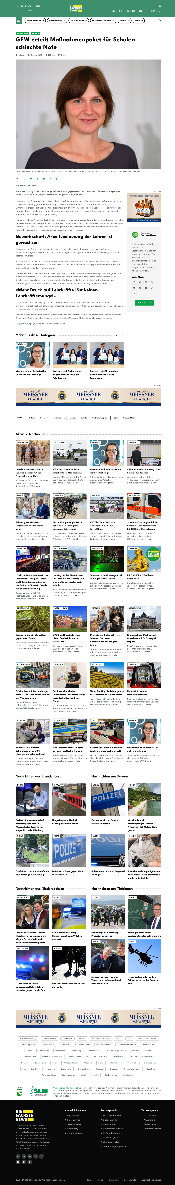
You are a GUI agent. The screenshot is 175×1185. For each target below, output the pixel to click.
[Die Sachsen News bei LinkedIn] (24, 1156)
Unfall (57, 785)
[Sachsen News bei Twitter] (134, 293)
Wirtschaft (59, 442)
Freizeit (96, 941)
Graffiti (95, 1075)
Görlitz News (60, 608)
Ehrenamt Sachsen (101, 20)
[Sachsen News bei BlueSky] (146, 287)
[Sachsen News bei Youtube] (134, 287)
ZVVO (118, 1038)
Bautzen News (135, 495)
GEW (116, 418)
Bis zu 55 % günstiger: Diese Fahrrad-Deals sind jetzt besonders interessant (67, 525)
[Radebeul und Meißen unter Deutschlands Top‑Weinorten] (107, 675)
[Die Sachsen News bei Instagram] (29, 1156)
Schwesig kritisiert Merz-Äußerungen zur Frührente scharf (29, 525)
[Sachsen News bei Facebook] (140, 287)
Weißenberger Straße (116, 1050)
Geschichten (23, 897)
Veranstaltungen (75, 1133)
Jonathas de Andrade (147, 1038)
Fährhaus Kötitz (49, 1075)
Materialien (60, 1050)
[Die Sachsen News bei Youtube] (35, 1156)
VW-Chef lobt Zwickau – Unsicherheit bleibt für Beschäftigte (102, 525)
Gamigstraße (150, 1063)
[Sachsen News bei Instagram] (151, 282)
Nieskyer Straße (131, 1063)
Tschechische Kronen (78, 1057)
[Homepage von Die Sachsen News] (18, 1156)
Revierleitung (40, 1063)
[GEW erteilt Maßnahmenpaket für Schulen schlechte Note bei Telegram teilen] (56, 178)
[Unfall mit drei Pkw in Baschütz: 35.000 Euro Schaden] (144, 506)
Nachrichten (22, 33)
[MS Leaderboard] (88, 396)
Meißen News (77, 20)
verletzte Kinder (70, 1063)
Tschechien (50, 1069)
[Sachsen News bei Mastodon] (151, 287)
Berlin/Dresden (148, 1044)
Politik (20, 495)
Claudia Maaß (129, 418)
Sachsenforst (111, 1075)
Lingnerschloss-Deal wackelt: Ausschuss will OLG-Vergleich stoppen (142, 638)
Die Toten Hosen (103, 1044)
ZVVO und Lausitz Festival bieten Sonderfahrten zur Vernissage (66, 638)
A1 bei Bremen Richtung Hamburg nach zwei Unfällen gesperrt (67, 936)
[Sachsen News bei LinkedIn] (146, 282)
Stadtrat (151, 1069)
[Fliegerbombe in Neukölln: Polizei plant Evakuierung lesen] (69, 799)
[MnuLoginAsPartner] (159, 5)
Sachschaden (30, 1057)
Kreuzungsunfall (29, 1044)
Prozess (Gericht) (30, 1069)
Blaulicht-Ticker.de (112, 1115)
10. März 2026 (36, 55)
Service (90, 1180)
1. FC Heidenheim (82, 1044)
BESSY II (82, 1038)
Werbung (21, 344)
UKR (127, 11)
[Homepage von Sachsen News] (140, 282)
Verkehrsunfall (94, 1050)
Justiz (94, 720)
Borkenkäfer (66, 1069)
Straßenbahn (129, 1075)
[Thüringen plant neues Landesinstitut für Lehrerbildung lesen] (144, 911)
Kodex (101, 1180)
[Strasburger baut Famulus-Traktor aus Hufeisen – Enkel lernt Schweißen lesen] (108, 956)
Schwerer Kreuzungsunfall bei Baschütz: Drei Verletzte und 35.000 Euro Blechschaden (142, 525)
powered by (24, 10)
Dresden (113, 1069)
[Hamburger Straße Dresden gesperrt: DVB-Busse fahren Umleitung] (33, 675)
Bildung (35, 33)
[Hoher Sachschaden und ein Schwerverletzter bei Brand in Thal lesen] (144, 956)
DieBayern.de (109, 1124)
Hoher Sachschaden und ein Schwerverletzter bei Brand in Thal (143, 980)
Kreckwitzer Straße (132, 1069)
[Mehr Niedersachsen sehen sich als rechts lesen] (69, 962)
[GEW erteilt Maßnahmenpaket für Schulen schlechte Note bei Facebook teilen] (31, 178)
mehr (38, 486)
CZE (140, 11)
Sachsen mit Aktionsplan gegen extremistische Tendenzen (104, 375)
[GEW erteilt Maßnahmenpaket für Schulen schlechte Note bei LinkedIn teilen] (37, 178)
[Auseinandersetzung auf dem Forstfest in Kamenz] (70, 731)
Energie (135, 1050)
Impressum (114, 1180)
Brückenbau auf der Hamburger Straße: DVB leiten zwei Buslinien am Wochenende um (33, 694)
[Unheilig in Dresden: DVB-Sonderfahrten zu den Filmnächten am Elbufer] (70, 559)
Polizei (148, 1050)
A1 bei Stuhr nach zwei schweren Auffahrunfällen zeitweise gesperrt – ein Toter (31, 987)
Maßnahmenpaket (100, 418)
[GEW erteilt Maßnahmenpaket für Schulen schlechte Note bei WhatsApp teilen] (24, 178)
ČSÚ (129, 1038)
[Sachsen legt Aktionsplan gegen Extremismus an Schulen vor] (70, 354)
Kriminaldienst (68, 1075)
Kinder (29, 1050)
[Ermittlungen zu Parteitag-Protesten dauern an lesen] (108, 911)
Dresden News (34, 20)
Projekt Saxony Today (63, 1088)
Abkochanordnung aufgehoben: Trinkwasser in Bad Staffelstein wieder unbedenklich (144, 874)
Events (123, 20)
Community (72, 1129)
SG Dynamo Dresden (127, 1044)
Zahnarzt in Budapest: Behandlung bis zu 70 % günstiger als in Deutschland (30, 751)
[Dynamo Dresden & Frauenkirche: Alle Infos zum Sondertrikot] (33, 453)
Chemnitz (64, 1044)
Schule (84, 418)
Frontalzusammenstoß (52, 1057)
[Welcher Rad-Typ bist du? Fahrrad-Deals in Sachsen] (70, 506)
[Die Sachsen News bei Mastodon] (24, 1162)
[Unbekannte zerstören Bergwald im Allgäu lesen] (108, 850)
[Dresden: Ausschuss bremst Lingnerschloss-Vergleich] (144, 618)
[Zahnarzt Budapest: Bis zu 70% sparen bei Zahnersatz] (33, 731)
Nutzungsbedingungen (151, 1180)
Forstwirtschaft (49, 1038)
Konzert (24, 1063)
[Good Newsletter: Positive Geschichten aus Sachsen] (144, 559)
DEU (113, 11)
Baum (101, 1063)
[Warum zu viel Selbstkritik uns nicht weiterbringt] (33, 354)
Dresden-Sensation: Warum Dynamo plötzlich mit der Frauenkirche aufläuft (30, 472)
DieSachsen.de (110, 1120)
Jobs (137, 20)
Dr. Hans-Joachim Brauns (142, 1057)
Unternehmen (73, 1120)
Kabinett (100, 1069)
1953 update (22, 442)
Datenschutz (130, 1180)
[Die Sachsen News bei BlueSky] (18, 1162)
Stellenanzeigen (74, 1124)
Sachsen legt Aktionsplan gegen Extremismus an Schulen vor (67, 375)
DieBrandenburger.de (113, 1133)
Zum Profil (143, 302)
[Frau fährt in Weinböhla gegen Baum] (33, 618)
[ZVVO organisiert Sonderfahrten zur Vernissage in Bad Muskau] (70, 618)
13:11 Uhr (51, 55)
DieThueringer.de (111, 1137)
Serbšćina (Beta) (153, 11)
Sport (132, 785)
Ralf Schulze (43, 1050)
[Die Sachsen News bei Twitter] (29, 1162)
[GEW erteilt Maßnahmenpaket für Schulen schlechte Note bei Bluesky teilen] (43, 178)
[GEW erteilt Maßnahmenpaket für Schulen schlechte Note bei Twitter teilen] (50, 178)
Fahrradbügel (119, 1057)
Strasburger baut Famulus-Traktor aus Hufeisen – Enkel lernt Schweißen (106, 980)
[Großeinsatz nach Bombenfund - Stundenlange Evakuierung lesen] (32, 850)
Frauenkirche (48, 1044)
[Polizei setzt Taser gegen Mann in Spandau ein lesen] (69, 850)
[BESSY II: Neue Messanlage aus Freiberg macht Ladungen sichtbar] (107, 559)
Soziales (57, 948)
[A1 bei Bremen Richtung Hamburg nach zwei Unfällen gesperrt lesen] (69, 911)
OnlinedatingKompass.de (114, 1146)
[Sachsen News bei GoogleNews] (134, 282)
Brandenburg (83, 1069)
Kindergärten (59, 418)
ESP (133, 11)
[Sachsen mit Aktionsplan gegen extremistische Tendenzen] (107, 354)
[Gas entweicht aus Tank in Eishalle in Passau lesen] (108, 799)
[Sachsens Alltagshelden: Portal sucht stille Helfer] (107, 618)
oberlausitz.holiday (111, 1142)
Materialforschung (28, 1038)
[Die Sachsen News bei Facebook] (41, 1156)
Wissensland (55, 20)
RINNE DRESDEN (100, 1057)
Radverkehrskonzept (101, 1038)
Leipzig (21, 55)
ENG (120, 11)
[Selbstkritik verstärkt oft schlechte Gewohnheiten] (107, 453)
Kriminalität (67, 1038)
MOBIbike (88, 1063)
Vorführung (76, 1050)
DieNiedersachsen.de (113, 1129)
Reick (54, 1063)
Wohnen (113, 1063)
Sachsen (44, 418)
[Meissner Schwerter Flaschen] (144, 207)
